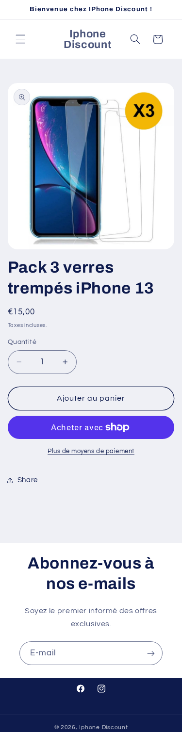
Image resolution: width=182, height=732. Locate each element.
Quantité (22, 342)
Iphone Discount (103, 727)
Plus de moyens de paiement (91, 451)
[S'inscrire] (151, 653)
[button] (20, 39)
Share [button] (27, 480)
